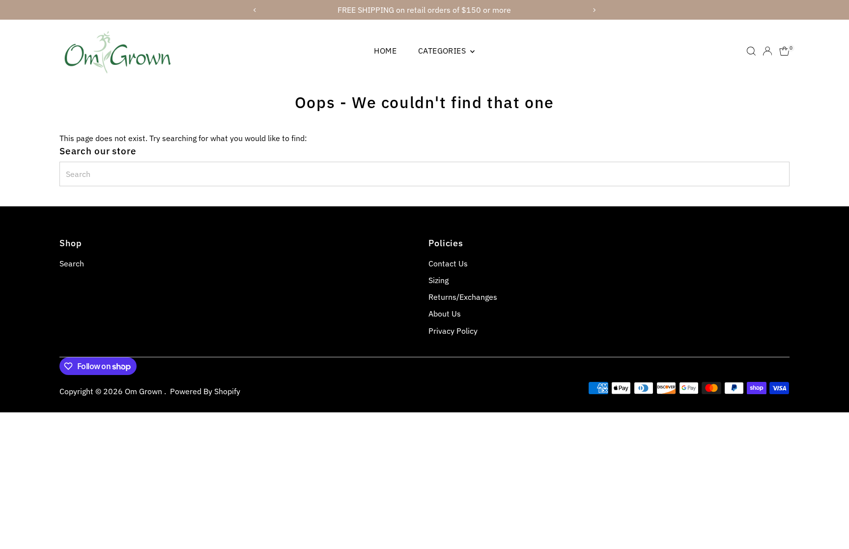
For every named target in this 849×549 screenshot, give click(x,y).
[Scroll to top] (829, 522)
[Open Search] (751, 51)
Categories (443, 51)
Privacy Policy (453, 331)
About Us (444, 313)
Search (71, 263)
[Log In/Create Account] (767, 51)
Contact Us (448, 263)
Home (385, 51)
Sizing (438, 280)
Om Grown (144, 391)
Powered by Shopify (205, 391)
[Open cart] (784, 51)
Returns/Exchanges (462, 297)
